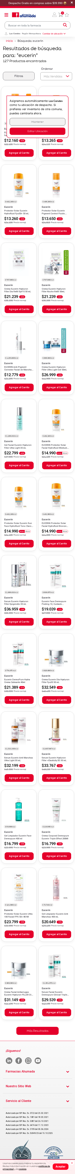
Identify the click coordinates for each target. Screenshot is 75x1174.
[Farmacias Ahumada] (23, 15)
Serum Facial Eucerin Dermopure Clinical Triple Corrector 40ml (54, 995)
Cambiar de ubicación (52, 33)
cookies (22, 1169)
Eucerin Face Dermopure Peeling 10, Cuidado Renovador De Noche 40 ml (55, 604)
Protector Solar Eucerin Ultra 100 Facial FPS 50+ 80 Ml (18, 915)
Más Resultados (37, 1031)
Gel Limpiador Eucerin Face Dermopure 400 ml (17, 837)
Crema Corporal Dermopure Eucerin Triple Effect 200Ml (55, 837)
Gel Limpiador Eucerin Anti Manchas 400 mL (55, 915)
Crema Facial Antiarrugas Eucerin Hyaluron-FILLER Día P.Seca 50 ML (18, 995)
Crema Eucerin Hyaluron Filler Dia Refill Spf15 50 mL (17, 290)
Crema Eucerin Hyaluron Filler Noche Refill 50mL (54, 290)
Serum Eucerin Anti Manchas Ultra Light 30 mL (18, 759)
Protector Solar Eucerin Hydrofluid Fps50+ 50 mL (16, 212)
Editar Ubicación (38, 131)
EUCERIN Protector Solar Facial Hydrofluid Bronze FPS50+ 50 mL (54, 526)
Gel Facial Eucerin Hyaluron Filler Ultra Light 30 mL (18, 446)
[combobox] (37, 25)
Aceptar (61, 1166)
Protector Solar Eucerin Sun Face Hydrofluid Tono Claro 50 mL (18, 526)
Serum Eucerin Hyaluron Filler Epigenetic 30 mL (16, 602)
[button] (54, 14)
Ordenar (47, 69)
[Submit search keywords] (65, 25)
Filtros (18, 76)
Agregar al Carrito (19, 152)
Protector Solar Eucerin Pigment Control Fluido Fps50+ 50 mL (53, 213)
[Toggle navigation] (6, 15)
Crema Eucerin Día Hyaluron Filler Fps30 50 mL (55, 681)
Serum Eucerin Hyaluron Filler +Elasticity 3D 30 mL (54, 759)
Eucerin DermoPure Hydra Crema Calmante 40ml (17, 681)
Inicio (9, 41)
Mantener (37, 121)
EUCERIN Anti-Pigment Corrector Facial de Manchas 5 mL (18, 370)
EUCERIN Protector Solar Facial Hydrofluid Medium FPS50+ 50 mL (54, 448)
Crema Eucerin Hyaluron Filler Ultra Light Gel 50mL (54, 368)
